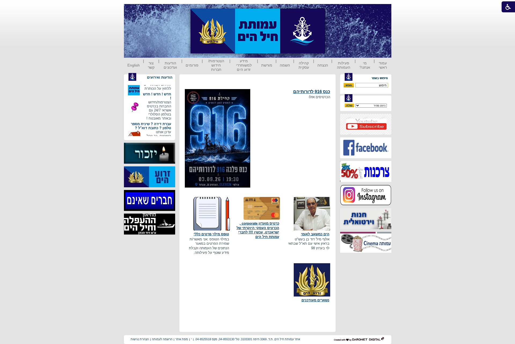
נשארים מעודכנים (315, 300)
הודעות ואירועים (159, 77)
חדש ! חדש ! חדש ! (157, 93)
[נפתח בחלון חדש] (365, 133)
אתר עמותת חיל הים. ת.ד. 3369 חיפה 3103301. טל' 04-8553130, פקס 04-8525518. (247, 339)
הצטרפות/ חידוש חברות (216, 65)
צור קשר (151, 65)
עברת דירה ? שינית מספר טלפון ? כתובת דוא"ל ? (151, 123)
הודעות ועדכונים (170, 65)
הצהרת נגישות (140, 339)
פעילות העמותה (343, 65)
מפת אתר (181, 339)
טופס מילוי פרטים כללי (211, 234)
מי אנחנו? (364, 65)
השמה (285, 65)
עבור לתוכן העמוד (335, 9)
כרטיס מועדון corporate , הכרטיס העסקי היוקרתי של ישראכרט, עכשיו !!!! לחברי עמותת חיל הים (258, 230)
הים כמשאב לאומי (315, 234)
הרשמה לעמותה (162, 339)
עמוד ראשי (383, 65)
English (133, 65)
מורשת (266, 65)
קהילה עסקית (304, 65)
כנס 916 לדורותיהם (311, 91)
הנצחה (322, 65)
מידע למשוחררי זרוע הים (244, 65)
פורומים (192, 65)
